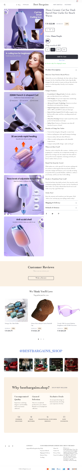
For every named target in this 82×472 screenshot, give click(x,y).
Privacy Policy (56, 453)
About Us (55, 448)
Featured (68, 4)
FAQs (41, 448)
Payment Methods (44, 450)
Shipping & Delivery (45, 453)
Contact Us (56, 450)
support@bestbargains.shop (33, 448)
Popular (26, 4)
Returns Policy (43, 455)
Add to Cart (61, 57)
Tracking (42, 457)
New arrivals (57, 4)
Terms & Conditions (58, 455)
